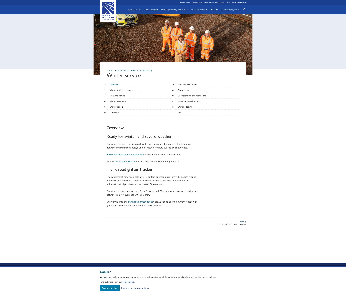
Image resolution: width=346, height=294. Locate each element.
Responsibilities (117, 95)
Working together (186, 107)
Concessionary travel (230, 9)
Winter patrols (116, 107)
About (182, 2)
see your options (141, 288)
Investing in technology (189, 101)
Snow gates (183, 90)
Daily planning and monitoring (192, 95)
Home (109, 70)
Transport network (199, 9)
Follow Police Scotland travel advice (125, 154)
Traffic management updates (236, 2)
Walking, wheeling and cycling (174, 9)
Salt (179, 112)
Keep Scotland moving (141, 70)
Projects (214, 9)
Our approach (134, 9)
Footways (114, 112)
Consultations (197, 2)
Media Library (209, 2)
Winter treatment (118, 101)
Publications (219, 2)
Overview (114, 84)
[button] (243, 9)
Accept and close (110, 288)
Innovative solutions (187, 84)
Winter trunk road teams (121, 90)
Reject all (125, 288)
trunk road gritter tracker (141, 201)
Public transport (151, 9)
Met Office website (126, 161)
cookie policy (128, 282)
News (188, 2)
